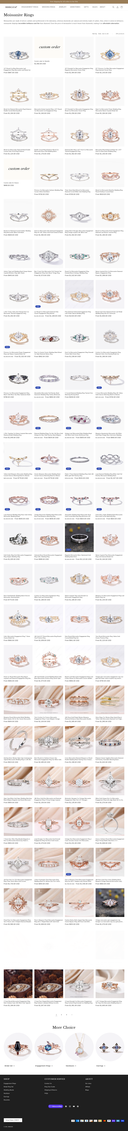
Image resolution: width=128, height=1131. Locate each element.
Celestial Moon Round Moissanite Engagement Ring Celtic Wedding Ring (48, 556)
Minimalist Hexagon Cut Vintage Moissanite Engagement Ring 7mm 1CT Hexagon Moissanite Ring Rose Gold (78, 799)
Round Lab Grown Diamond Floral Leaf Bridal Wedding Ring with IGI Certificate (109, 312)
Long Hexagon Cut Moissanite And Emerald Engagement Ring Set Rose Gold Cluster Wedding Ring (47, 840)
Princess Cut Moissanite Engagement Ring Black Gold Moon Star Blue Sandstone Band (17, 393)
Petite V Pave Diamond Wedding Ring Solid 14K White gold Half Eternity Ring (79, 474)
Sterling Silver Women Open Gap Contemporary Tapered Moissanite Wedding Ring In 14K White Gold (18, 758)
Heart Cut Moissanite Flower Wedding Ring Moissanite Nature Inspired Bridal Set (108, 109)
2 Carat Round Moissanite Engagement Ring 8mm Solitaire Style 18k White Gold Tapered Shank (17, 1002)
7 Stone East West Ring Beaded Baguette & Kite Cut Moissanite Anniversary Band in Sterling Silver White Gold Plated (17, 840)
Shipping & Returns (51, 1090)
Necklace (7, 1093)
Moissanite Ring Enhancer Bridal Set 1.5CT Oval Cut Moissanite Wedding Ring (109, 150)
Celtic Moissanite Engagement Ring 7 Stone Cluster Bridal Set (17, 637)
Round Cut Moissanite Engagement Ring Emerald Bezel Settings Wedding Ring (77, 272)
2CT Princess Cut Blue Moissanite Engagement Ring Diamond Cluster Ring (110, 69)
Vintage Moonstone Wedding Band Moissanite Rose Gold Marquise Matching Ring (48, 515)
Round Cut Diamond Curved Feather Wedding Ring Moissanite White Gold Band (17, 231)
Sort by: (94, 33)
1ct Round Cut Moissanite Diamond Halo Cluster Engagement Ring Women (46, 312)
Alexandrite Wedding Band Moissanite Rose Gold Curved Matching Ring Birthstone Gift (78, 515)
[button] (30, 7)
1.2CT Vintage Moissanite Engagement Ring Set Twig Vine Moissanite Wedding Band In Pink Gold (109, 1002)
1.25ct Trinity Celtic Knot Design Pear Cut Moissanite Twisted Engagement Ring (16, 312)
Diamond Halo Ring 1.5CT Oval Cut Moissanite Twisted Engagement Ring (79, 150)
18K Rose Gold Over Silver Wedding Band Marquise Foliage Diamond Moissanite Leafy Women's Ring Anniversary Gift (109, 880)
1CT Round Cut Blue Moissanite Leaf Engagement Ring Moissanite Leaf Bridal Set (17, 69)
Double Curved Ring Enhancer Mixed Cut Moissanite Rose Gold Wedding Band (46, 150)
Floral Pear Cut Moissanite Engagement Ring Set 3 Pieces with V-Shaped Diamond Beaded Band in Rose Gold (17, 921)
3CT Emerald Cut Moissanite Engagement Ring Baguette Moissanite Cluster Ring (79, 69)
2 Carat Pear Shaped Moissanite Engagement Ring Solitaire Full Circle (109, 963)
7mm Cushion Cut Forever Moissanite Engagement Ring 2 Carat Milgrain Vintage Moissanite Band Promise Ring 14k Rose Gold (48, 718)
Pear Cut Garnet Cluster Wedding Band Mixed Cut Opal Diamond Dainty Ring (48, 353)
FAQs (46, 1093)
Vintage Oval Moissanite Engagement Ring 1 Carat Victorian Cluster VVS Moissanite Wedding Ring (78, 840)
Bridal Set (9, 1066)
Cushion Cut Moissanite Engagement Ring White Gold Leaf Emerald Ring (47, 596)
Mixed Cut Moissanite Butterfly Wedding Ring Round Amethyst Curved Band (109, 191)
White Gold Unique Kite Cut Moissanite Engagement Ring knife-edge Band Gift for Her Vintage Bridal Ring (109, 799)
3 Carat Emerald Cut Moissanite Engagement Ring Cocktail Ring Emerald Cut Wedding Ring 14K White (78, 1002)
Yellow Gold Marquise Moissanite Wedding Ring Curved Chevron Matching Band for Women (18, 474)
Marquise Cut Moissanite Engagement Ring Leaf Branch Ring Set (110, 596)
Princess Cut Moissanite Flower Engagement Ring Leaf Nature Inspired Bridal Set (17, 353)
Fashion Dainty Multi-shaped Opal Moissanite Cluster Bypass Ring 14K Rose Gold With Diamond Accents (78, 921)
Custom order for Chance (11, 183)
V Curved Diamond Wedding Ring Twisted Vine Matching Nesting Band (79, 393)
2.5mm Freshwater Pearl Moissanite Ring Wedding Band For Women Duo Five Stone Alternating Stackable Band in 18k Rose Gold (47, 880)
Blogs (87, 1090)
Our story (88, 1083)
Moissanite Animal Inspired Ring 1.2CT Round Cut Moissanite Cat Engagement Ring (48, 109)
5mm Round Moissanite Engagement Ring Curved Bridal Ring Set (77, 637)
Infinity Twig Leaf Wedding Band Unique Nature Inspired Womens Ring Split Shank (18, 272)
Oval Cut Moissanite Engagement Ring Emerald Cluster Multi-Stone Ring (79, 353)
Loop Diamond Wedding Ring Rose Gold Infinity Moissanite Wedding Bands (18, 515)
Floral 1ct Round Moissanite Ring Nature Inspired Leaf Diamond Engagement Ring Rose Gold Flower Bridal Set (17, 677)
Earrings (100, 1066)
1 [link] (56, 1015)
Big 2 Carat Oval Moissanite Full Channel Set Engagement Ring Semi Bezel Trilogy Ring (47, 272)
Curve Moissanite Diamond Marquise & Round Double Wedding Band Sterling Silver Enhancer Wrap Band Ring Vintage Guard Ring (79, 758)
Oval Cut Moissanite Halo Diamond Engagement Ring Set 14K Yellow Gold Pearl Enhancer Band (48, 231)
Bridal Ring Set (8, 1087)
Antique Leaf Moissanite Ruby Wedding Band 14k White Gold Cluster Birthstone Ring (78, 434)
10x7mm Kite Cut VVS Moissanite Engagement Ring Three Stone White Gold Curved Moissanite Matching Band (18, 880)
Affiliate (87, 1087)
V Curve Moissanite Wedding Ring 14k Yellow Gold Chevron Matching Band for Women (109, 393)
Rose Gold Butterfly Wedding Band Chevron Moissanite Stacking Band (17, 596)
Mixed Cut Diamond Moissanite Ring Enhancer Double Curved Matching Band (17, 109)
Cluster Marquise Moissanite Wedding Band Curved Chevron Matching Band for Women (47, 474)
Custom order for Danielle (42, 61)
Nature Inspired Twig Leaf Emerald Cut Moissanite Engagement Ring (76, 596)
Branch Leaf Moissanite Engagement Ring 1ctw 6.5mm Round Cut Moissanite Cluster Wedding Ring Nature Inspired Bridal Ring (79, 677)
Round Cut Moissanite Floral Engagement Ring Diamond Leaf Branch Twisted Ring (109, 231)
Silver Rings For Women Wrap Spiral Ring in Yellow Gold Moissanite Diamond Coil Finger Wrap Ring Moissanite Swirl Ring (109, 718)
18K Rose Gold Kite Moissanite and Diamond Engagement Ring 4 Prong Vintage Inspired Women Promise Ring (47, 799)
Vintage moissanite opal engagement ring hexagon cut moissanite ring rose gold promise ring (109, 921)
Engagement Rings (43, 1066)
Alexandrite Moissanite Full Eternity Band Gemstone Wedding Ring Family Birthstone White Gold (47, 393)
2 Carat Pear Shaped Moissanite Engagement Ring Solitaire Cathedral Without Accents (48, 1002)
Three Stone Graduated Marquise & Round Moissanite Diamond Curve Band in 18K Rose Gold (17, 963)
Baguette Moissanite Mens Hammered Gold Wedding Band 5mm (78, 556)
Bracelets (7, 1100)
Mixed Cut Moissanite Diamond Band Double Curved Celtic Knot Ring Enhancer (17, 150)
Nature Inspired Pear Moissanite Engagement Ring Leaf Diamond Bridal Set (109, 556)
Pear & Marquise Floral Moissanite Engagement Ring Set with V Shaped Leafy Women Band (79, 880)
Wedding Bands (9, 1090)
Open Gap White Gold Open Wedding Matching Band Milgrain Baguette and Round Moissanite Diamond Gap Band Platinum (18, 799)
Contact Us (48, 1083)
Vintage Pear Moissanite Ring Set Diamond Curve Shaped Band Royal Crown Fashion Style (79, 963)
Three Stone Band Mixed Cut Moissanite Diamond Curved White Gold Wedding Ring (77, 191)
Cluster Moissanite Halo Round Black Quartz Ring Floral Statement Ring (47, 963)
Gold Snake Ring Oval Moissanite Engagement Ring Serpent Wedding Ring (18, 556)
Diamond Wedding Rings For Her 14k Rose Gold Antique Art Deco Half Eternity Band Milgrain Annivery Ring (48, 434)
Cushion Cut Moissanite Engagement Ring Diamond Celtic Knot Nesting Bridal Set (108, 353)
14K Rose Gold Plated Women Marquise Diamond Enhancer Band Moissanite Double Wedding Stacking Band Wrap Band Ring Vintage (78, 718)
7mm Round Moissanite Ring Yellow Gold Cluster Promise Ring (108, 637)
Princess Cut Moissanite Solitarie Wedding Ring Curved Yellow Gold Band (48, 191)
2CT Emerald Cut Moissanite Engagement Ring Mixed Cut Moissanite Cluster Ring (79, 109)
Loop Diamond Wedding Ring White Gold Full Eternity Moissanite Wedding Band (109, 474)
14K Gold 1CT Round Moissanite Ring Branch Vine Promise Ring (48, 637)
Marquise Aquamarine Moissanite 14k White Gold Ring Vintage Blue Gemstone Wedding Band (109, 434)
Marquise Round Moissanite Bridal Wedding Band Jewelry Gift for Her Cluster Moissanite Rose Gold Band (17, 718)
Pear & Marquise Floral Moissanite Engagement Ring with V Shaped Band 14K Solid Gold (48, 920)
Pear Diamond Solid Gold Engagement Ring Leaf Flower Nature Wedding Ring (78, 312)
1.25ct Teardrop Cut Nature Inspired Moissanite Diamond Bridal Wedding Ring (18, 434)
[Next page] (72, 1015)
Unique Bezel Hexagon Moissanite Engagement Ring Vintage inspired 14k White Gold (79, 231)
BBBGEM (10, 1126)
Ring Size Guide (50, 1087)
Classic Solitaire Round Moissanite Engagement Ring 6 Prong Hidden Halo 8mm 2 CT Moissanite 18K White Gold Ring (110, 840)
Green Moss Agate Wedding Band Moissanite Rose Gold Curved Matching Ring (109, 515)
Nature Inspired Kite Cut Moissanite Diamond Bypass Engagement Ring (109, 272)
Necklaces (70, 1066)
